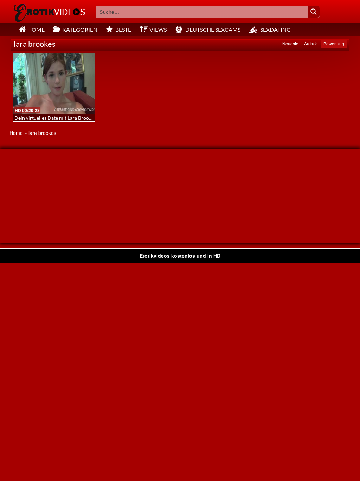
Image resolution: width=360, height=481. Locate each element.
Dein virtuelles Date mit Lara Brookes (55, 118)
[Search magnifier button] (314, 12)
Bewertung (333, 43)
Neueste (290, 43)
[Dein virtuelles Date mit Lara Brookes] (54, 83)
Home (16, 132)
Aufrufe (311, 43)
